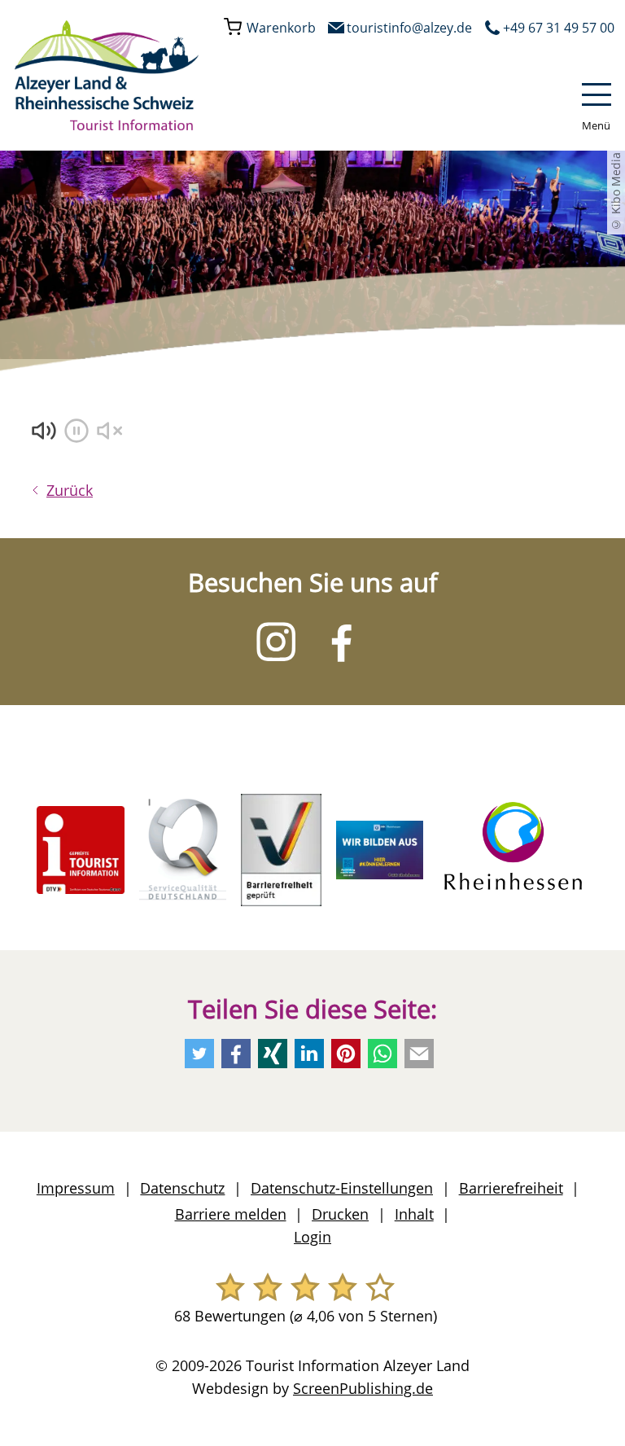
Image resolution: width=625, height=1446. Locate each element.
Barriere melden (230, 1214)
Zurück (69, 490)
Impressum (76, 1188)
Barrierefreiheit (511, 1188)
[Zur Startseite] (107, 75)
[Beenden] (110, 432)
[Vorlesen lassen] (45, 432)
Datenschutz (182, 1188)
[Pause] (78, 432)
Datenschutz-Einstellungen (342, 1188)
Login (312, 1237)
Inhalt (414, 1214)
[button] (594, 105)
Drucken (340, 1214)
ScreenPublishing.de (363, 1388)
